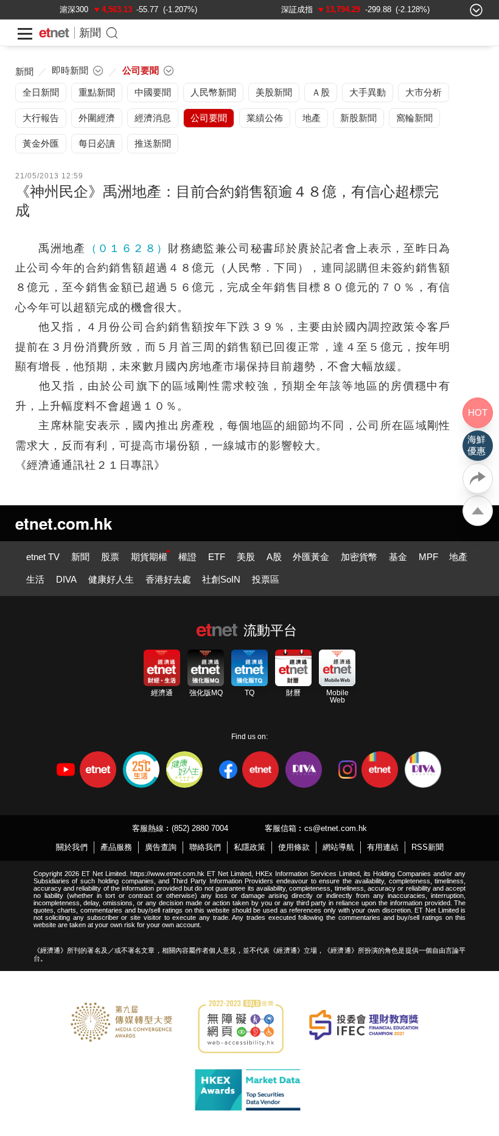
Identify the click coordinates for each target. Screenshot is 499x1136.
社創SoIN (221, 579)
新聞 (90, 33)
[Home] (54, 33)
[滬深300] (74, 9)
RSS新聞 (427, 847)
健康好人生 (111, 579)
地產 (458, 557)
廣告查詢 (160, 847)
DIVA (66, 579)
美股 (246, 557)
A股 (274, 557)
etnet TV (43, 557)
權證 (187, 557)
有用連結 (383, 847)
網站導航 (338, 847)
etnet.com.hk (63, 523)
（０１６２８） (127, 248)
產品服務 (116, 847)
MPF (428, 557)
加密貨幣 (359, 557)
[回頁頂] (477, 511)
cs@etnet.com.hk (335, 828)
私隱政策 (249, 847)
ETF (216, 557)
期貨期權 (149, 557)
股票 (110, 557)
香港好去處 (168, 579)
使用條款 (294, 847)
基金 (398, 557)
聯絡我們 (205, 847)
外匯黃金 (311, 557)
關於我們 (72, 847)
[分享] (477, 478)
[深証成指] (297, 9)
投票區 (265, 579)
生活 (35, 579)
